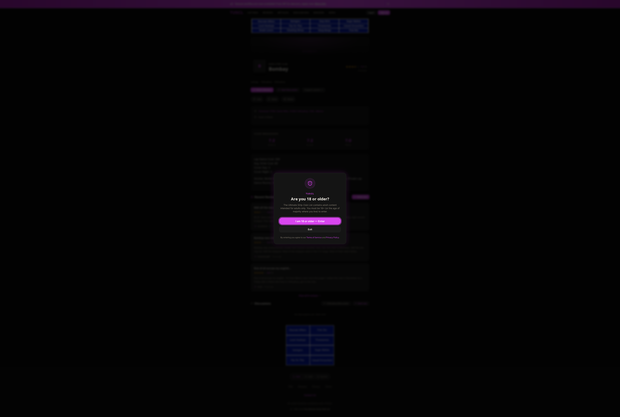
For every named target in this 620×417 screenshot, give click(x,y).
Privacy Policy (332, 237)
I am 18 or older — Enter (310, 221)
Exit (310, 229)
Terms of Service (314, 237)
